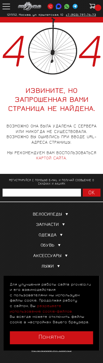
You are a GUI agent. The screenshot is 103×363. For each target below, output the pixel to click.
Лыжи (47, 266)
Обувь (47, 245)
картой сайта (51, 158)
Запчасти (47, 225)
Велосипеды (47, 214)
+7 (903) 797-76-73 (81, 15)
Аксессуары (47, 256)
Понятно (51, 338)
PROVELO (29, 6)
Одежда (47, 235)
